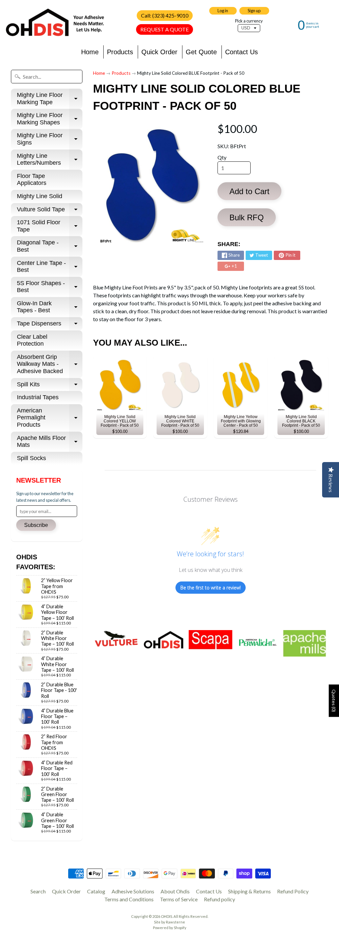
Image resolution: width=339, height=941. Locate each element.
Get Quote (201, 52)
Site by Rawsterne (169, 922)
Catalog (96, 891)
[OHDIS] (55, 23)
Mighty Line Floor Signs (49, 139)
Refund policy (219, 899)
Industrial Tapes (38, 397)
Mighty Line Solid (39, 196)
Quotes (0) (334, 700)
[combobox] (46, 76)
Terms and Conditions (129, 899)
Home (90, 52)
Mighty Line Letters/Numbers (49, 159)
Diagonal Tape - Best (49, 246)
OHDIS (166, 916)
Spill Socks (31, 458)
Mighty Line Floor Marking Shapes (49, 119)
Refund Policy (293, 891)
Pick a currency (249, 21)
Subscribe (36, 525)
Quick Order (159, 52)
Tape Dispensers (49, 325)
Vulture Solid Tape (49, 211)
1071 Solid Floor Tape (49, 226)
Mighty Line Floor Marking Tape (49, 99)
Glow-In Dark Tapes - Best (49, 307)
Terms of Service (179, 899)
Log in (223, 10)
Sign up (254, 10)
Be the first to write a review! (210, 587)
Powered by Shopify (169, 927)
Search (38, 891)
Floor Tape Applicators (31, 180)
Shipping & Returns (249, 891)
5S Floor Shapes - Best (49, 287)
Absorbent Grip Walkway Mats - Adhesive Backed (49, 364)
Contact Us (241, 52)
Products (120, 52)
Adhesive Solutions (133, 891)
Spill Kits (49, 386)
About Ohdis (175, 891)
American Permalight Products (49, 417)
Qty (222, 157)
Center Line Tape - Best (49, 267)
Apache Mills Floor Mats (49, 442)
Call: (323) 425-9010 (164, 15)
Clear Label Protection (32, 340)
